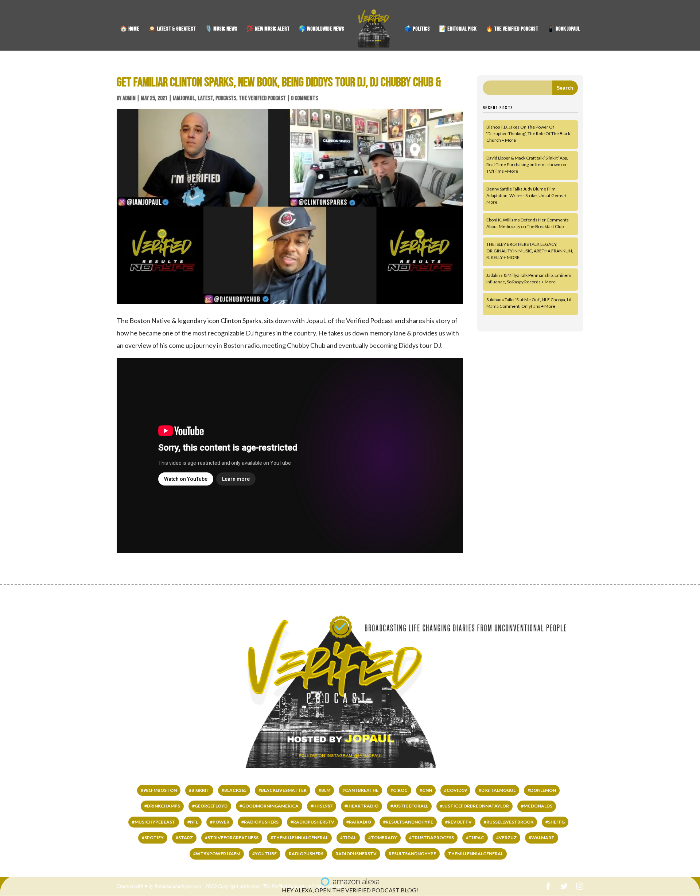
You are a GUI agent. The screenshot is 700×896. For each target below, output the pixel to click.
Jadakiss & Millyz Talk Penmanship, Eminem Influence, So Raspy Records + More (528, 278)
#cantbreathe (360, 790)
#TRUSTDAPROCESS (431, 837)
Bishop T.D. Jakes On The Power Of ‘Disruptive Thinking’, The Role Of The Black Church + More (528, 133)
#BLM (324, 790)
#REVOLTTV (458, 822)
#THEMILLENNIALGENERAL (299, 837)
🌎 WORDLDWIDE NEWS (321, 29)
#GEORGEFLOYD (210, 806)
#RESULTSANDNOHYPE (408, 822)
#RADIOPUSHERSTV (312, 822)
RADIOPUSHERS (306, 853)
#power (219, 822)
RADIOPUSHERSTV (356, 853)
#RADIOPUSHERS (260, 822)
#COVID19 (455, 790)
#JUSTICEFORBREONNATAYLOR (474, 806)
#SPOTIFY (153, 837)
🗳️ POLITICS (417, 29)
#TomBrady (382, 837)
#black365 (234, 790)
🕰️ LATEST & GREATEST (172, 29)
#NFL (192, 822)
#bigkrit (199, 790)
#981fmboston (159, 790)
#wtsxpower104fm (216, 853)
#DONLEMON (542, 790)
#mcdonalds (536, 806)
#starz (184, 837)
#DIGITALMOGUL (497, 790)
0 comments (304, 98)
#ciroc (399, 790)
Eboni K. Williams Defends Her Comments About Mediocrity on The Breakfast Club (527, 223)
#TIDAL (348, 837)
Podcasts (225, 98)
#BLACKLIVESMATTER (282, 790)
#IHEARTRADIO (361, 806)
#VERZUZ (506, 837)
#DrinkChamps (162, 806)
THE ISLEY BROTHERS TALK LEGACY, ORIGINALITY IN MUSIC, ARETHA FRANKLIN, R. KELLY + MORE (529, 250)
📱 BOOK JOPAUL (563, 29)
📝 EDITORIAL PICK (458, 29)
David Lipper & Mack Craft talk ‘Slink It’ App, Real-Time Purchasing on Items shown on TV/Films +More (527, 164)
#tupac (475, 837)
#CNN (426, 790)
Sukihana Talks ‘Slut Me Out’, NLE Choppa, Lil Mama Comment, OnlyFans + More (528, 303)
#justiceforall (409, 806)
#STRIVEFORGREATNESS (231, 837)
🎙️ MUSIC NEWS (221, 29)
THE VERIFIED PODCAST (262, 98)
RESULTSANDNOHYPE (412, 853)
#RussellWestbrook (508, 822)
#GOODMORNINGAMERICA (269, 806)
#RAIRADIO (358, 822)
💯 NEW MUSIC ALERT (267, 29)
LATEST (205, 98)
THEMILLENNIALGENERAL (475, 853)
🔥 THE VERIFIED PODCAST (512, 29)
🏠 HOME (129, 29)
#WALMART (542, 837)
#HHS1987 (321, 806)
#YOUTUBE (264, 853)
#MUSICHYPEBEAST (153, 822)
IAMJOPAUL (184, 98)
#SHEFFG (555, 822)
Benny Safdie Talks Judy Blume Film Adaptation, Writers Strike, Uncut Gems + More (526, 195)
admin (129, 98)
